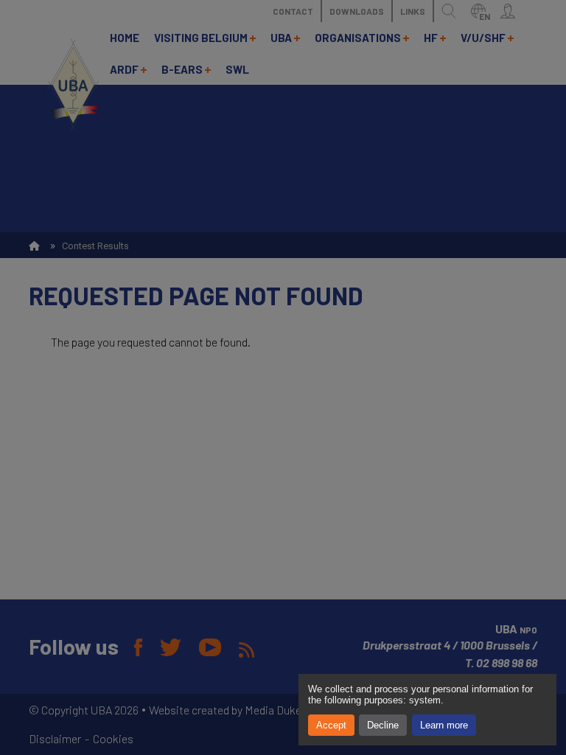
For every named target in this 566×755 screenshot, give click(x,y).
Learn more (444, 725)
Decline (383, 725)
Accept (331, 725)
